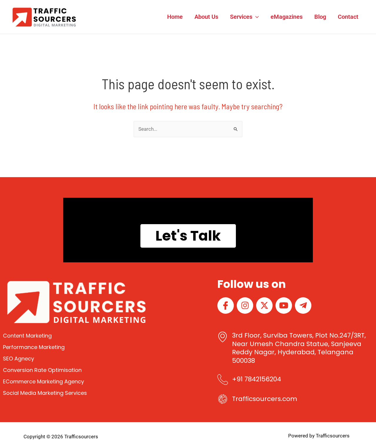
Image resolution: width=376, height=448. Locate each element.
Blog (320, 16)
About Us (206, 16)
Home (175, 16)
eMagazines (287, 16)
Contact (348, 16)
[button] (255, 16)
